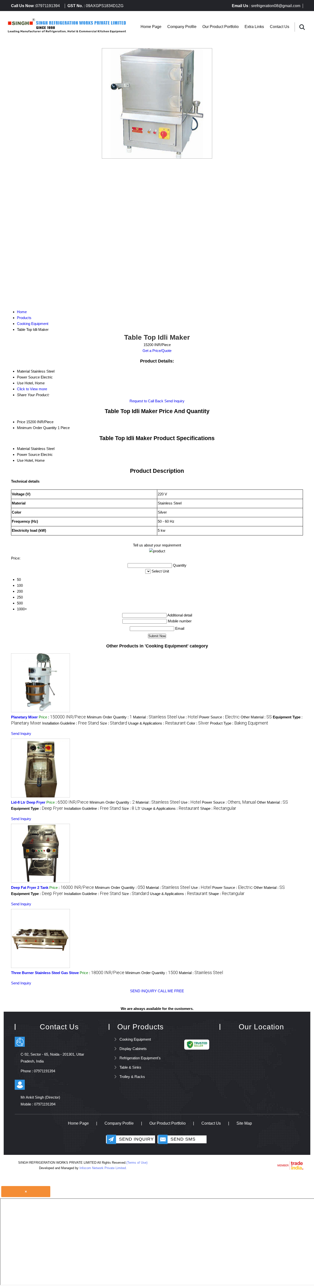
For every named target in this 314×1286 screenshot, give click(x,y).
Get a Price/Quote (157, 351)
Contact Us (279, 27)
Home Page (151, 27)
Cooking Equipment (135, 1039)
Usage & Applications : (157, 723)
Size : (113, 723)
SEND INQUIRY (143, 991)
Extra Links (254, 27)
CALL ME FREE (171, 991)
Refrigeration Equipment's (140, 1058)
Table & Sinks (130, 1067)
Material (23, 449)
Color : (198, 723)
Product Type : (239, 723)
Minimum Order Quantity (37, 428)
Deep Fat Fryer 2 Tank (29, 887)
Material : (155, 717)
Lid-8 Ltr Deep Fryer (28, 802)
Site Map (244, 1123)
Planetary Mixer (24, 717)
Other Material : (256, 717)
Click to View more (32, 389)
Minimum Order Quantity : (109, 717)
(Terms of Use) (136, 1162)
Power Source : (219, 717)
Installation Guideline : (70, 723)
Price (21, 422)
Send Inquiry (174, 401)
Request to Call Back (146, 401)
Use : (188, 717)
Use (20, 460)
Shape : (218, 808)
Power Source (28, 454)
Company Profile (181, 27)
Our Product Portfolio (220, 27)
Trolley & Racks (132, 1077)
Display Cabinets (133, 1049)
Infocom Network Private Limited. (103, 1168)
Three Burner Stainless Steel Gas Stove (45, 973)
